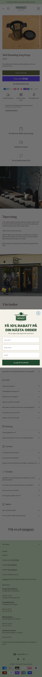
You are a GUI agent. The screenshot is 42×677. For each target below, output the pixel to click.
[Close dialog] (38, 313)
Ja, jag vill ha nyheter (21, 362)
